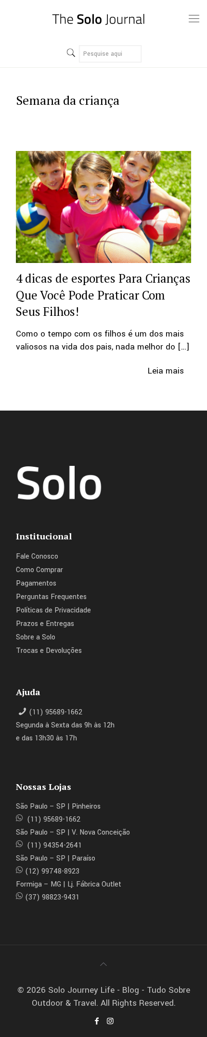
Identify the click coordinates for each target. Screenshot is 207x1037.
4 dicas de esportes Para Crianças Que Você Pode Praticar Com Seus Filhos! (103, 294)
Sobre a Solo (35, 637)
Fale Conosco (37, 556)
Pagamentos (36, 583)
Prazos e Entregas (45, 624)
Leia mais (166, 371)
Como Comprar (39, 570)
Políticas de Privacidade (53, 610)
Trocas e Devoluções (49, 651)
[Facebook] (96, 1021)
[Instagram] (110, 1021)
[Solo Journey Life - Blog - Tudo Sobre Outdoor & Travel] (103, 19)
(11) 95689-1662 (55, 712)
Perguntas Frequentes (51, 597)
